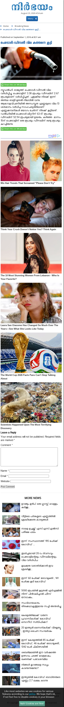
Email (4, 476)
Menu (31, 18)
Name (5, 471)
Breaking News (22, 26)
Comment (7, 445)
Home (6, 26)
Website (5, 482)
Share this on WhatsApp (15, 85)
